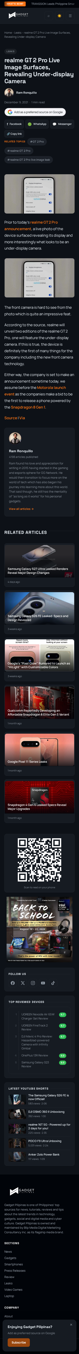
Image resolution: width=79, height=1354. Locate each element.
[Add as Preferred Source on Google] (35, 112)
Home (8, 32)
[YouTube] (43, 983)
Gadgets (10, 1258)
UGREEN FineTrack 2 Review (35, 1027)
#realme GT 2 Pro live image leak (28, 160)
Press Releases (14, 1271)
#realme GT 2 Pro (19, 151)
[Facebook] (13, 983)
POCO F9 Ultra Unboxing (44, 1141)
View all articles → (21, 509)
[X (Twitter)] (23, 983)
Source (10, 417)
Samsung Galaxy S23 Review (35, 1064)
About (8, 1316)
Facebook (14, 124)
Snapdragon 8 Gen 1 (28, 407)
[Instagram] (33, 983)
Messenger (62, 124)
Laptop (9, 1296)
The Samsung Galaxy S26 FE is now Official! (48, 1097)
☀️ (59, 16)
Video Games (13, 1290)
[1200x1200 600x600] (39, 961)
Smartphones (13, 1264)
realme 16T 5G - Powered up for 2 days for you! (49, 1126)
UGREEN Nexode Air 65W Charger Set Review (38, 1016)
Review (9, 1277)
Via (22, 417)
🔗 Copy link (14, 134)
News (8, 1252)
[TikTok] (53, 983)
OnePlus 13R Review (35, 1055)
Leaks (18, 32)
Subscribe (19, 1342)
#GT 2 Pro (37, 141)
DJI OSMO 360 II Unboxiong (46, 1112)
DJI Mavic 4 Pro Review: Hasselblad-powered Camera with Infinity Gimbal (37, 1042)
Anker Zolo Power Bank (43, 1154)
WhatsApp (37, 124)
